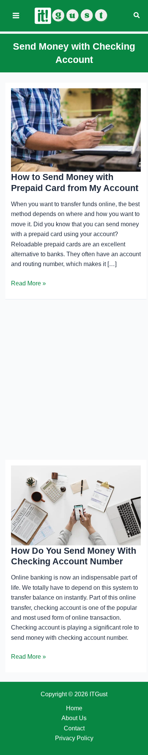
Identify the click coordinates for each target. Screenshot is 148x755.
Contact (74, 728)
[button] (137, 15)
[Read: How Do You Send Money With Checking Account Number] (76, 505)
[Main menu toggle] (16, 15)
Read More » (28, 284)
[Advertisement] (74, 379)
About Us (74, 718)
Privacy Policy (74, 738)
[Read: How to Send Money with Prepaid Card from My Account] (76, 129)
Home (74, 708)
